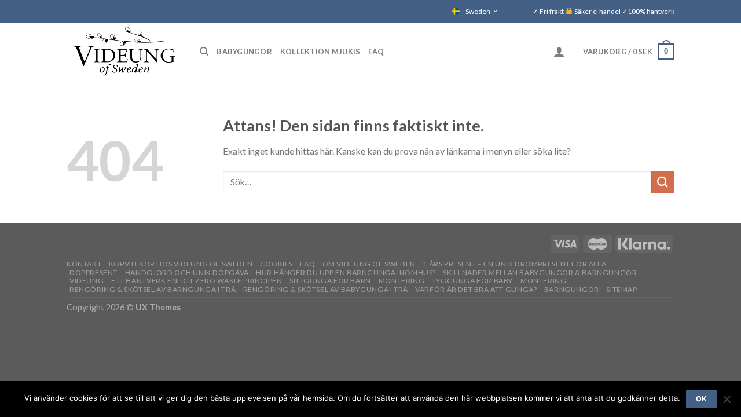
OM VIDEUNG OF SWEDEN (369, 263)
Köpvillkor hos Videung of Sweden (181, 263)
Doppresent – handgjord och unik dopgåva (159, 272)
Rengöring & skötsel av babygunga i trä (325, 289)
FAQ (376, 51)
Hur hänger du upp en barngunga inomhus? (346, 272)
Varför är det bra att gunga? (476, 289)
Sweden (477, 11)
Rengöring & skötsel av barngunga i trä (152, 289)
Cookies (276, 263)
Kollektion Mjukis (320, 51)
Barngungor (571, 289)
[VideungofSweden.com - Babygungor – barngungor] (124, 52)
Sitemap (621, 289)
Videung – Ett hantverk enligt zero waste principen (176, 280)
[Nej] (726, 402)
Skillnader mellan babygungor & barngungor (540, 272)
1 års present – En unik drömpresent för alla (514, 263)
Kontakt (84, 263)
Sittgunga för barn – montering (356, 280)
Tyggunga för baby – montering (499, 280)
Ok (701, 398)
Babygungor (244, 51)
